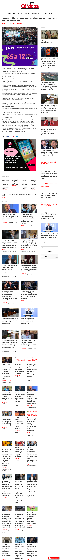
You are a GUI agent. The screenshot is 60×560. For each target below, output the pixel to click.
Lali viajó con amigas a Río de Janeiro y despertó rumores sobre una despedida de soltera (49, 216)
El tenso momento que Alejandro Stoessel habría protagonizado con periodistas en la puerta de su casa (49, 175)
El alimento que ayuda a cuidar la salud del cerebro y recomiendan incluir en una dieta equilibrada (32, 424)
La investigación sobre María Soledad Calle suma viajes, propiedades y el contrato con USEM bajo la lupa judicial (29, 244)
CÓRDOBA (17, 404)
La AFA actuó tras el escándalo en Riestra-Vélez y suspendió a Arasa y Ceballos (19, 195)
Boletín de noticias (45, 242)
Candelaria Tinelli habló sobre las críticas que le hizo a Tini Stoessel (49, 196)
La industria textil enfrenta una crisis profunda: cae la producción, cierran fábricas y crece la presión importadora (20, 551)
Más (49, 13)
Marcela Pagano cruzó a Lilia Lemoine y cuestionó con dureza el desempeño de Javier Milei (29, 268)
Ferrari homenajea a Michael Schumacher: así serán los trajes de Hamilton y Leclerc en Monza (48, 131)
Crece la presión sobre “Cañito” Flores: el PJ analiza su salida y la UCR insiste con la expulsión (29, 343)
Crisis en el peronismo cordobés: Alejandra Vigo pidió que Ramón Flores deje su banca (24, 183)
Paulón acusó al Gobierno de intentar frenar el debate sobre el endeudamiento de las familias (10, 269)
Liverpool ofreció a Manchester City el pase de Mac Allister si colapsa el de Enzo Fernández (49, 153)
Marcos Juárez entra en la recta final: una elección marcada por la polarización (10, 321)
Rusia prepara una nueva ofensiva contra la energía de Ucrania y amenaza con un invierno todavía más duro (7, 371)
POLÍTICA (5, 23)
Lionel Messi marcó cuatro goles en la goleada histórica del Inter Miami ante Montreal (31, 518)
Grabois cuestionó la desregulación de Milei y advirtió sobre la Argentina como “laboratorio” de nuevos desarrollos (9, 295)
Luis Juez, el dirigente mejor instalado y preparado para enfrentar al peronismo (20, 397)
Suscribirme (49, 251)
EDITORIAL (45, 13)
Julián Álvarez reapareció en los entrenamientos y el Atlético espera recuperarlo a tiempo (6, 183)
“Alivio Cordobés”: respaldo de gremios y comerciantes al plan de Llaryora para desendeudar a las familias (28, 219)
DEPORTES (4, 190)
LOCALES (14, 13)
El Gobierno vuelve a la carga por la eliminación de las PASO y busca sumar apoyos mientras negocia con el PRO (9, 344)
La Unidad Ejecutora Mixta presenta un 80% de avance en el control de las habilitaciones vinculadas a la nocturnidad (7, 488)
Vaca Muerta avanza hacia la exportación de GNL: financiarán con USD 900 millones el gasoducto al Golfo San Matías (49, 86)
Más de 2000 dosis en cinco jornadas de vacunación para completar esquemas (20, 452)
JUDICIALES (17, 529)
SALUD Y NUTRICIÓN (30, 433)
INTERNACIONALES (35, 13)
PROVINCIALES (20, 13)
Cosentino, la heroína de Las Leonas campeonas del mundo (15, 181)
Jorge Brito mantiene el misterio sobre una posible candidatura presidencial (28, 321)
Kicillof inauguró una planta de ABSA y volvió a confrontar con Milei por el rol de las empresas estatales (29, 294)
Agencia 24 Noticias (17, 23)
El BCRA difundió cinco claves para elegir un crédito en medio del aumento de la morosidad (6, 550)
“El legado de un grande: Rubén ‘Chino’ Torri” (49, 42)
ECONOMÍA (5, 467)
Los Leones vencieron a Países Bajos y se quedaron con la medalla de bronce (34, 183)
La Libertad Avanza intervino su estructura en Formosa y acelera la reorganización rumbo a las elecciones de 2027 (9, 244)
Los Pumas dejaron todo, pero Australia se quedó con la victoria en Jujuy (7, 421)
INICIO (9, 13)
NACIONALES (27, 13)
